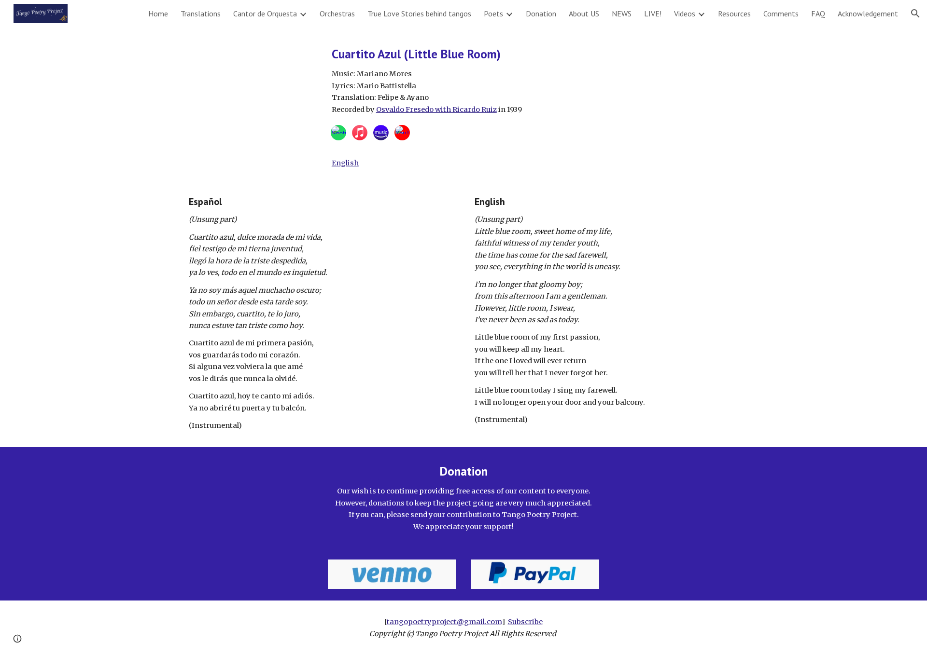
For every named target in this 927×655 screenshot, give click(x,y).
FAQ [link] (818, 13)
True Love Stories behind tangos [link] (419, 13)
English (345, 163)
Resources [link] (734, 13)
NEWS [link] (622, 13)
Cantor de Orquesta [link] (265, 13)
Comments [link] (781, 13)
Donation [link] (541, 13)
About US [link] (584, 13)
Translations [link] (201, 13)
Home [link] (158, 13)
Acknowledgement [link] (868, 13)
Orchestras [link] (337, 13)
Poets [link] (493, 13)
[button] (915, 13)
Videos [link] (684, 13)
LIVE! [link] (652, 13)
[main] (535, 80)
